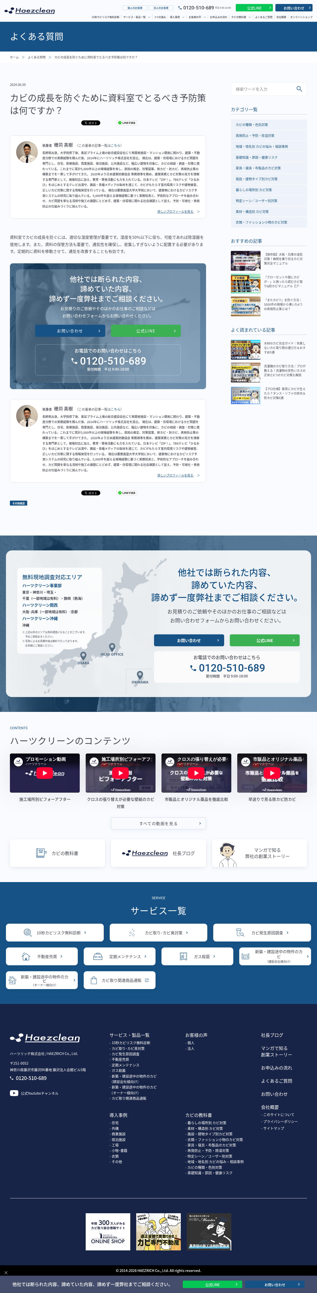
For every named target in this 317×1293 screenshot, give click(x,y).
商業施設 (119, 1133)
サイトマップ (273, 1128)
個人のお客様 (135, 8)
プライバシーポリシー (280, 1121)
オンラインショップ (301, 17)
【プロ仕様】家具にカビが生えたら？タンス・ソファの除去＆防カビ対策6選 (285, 393)
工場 (115, 1144)
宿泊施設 (119, 1139)
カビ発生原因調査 (267, 933)
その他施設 (18, 503)
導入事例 (175, 17)
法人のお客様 (161, 8)
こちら (115, 145)
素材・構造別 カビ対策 (252, 211)
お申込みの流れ (218, 17)
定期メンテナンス (125, 956)
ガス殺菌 (202, 956)
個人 (190, 1042)
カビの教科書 (238, 17)
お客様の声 (195, 17)
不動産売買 (47, 956)
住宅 (115, 1122)
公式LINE (254, 7)
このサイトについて (278, 1114)
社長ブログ (184, 853)
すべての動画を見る (158, 823)
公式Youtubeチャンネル (39, 1093)
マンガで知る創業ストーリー (276, 1051)
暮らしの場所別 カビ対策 (254, 189)
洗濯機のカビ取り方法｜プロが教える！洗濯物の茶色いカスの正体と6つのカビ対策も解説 (285, 370)
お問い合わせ (294, 7)
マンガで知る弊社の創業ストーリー (267, 853)
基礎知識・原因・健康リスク (257, 157)
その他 (117, 1161)
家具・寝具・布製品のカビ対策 (258, 167)
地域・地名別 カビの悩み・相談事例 (262, 146)
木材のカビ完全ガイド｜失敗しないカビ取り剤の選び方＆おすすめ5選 (285, 347)
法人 (190, 1048)
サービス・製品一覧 (134, 17)
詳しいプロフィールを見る (176, 211)
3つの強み (160, 17)
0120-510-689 (198, 8)
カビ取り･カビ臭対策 (164, 933)
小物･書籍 (119, 1150)
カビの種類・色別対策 (252, 124)
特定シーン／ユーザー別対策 (256, 200)
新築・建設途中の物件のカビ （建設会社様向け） (133, 1079)
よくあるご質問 (263, 17)
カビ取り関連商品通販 (121, 980)
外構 (115, 1128)
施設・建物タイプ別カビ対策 (257, 178)
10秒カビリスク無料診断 (105, 17)
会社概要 (281, 17)
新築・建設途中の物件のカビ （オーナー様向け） (133, 1089)
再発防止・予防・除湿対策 (255, 135)
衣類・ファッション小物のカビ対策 (261, 222)
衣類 (115, 1156)
